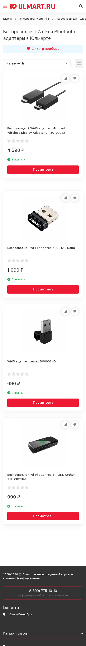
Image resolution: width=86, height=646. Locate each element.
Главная (8, 18)
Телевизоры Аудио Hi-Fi (34, 18)
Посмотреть (43, 170)
